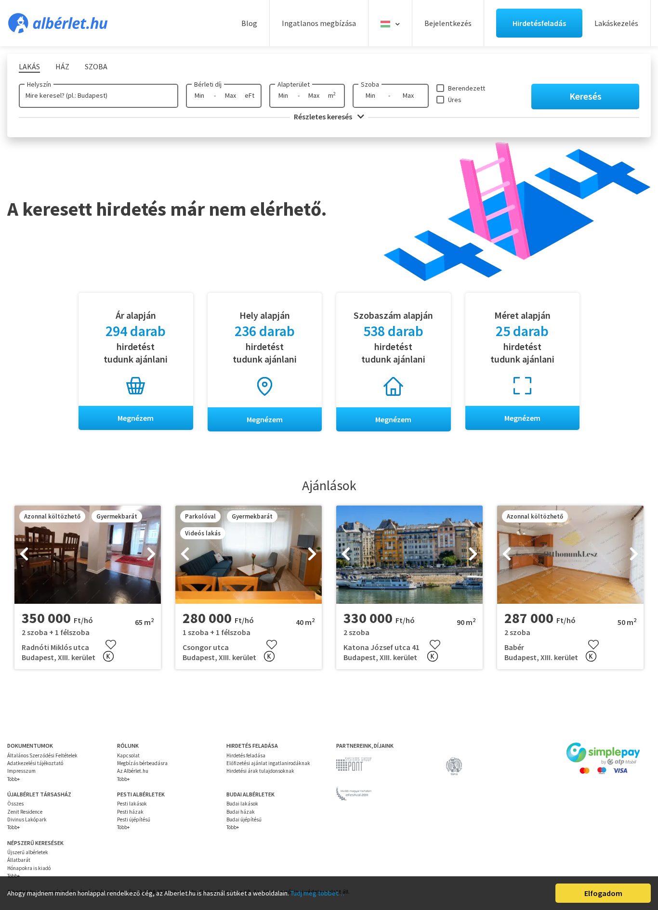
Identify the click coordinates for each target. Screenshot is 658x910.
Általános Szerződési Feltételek (42, 755)
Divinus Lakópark (27, 819)
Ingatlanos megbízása (319, 23)
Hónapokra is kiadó (29, 868)
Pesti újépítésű (133, 819)
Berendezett (466, 88)
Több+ (13, 779)
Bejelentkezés (448, 23)
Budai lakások (242, 803)
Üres (454, 99)
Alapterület (293, 84)
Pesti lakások (132, 803)
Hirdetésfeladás (539, 23)
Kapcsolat (128, 755)
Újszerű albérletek (27, 852)
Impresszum (21, 770)
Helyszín (39, 84)
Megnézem (136, 418)
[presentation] (24, 555)
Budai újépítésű (244, 819)
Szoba (370, 84)
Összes (15, 803)
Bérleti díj (208, 84)
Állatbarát (18, 860)
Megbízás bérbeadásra (142, 763)
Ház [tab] (62, 66)
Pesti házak (130, 811)
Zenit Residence (24, 811)
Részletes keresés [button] (324, 116)
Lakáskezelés (616, 23)
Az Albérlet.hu (132, 770)
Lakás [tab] (29, 66)
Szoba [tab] (96, 66)
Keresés (585, 96)
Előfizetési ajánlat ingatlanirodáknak (268, 763)
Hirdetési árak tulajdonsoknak (260, 770)
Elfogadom (603, 893)
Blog (249, 23)
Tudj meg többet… (317, 893)
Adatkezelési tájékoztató (35, 763)
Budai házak (240, 811)
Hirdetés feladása (245, 755)
